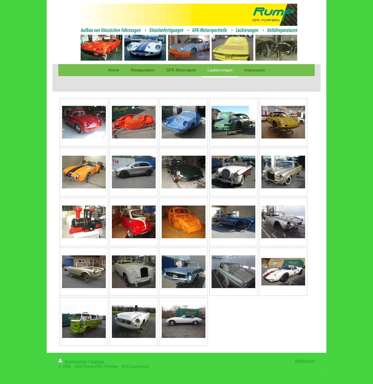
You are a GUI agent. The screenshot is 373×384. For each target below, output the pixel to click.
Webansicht (305, 361)
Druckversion (76, 362)
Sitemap (97, 362)
